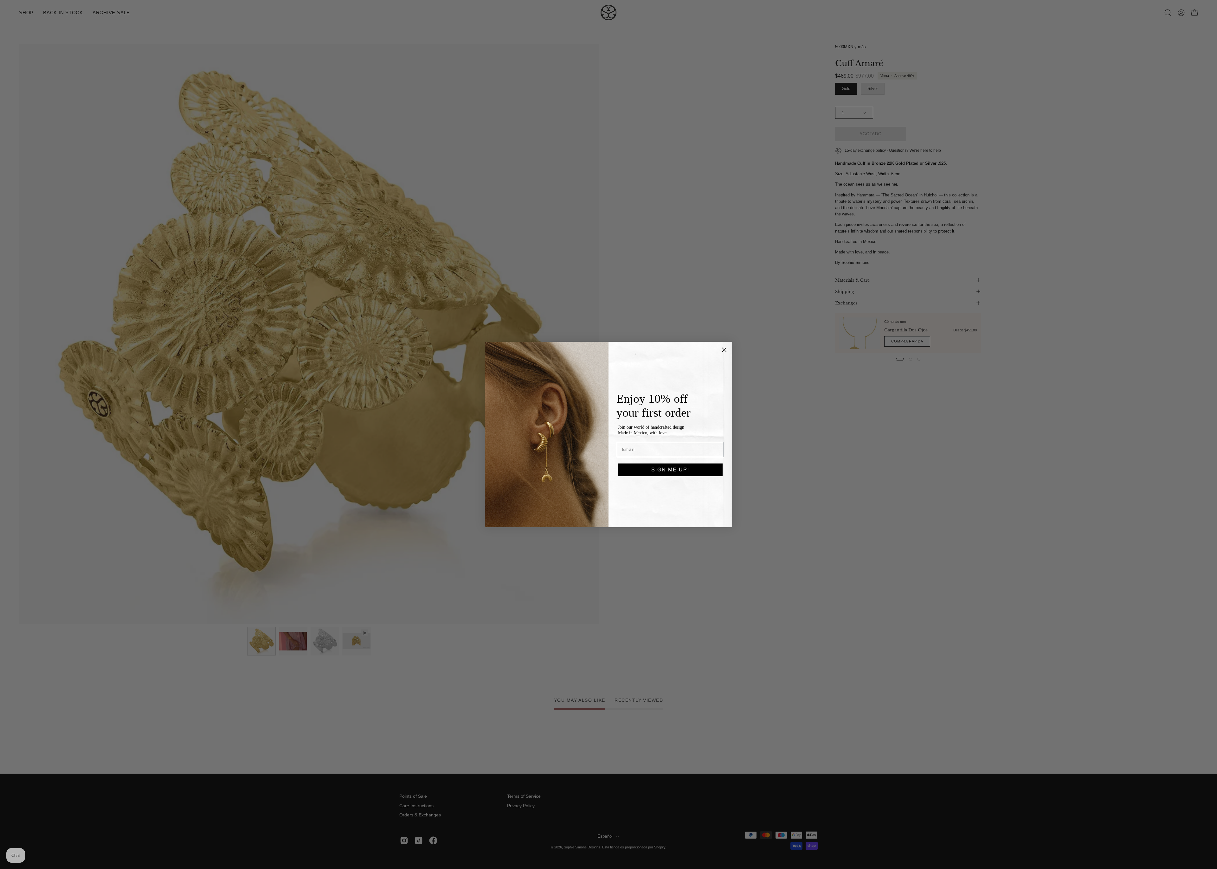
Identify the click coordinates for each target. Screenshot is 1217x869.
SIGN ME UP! (670, 469)
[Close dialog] (724, 350)
